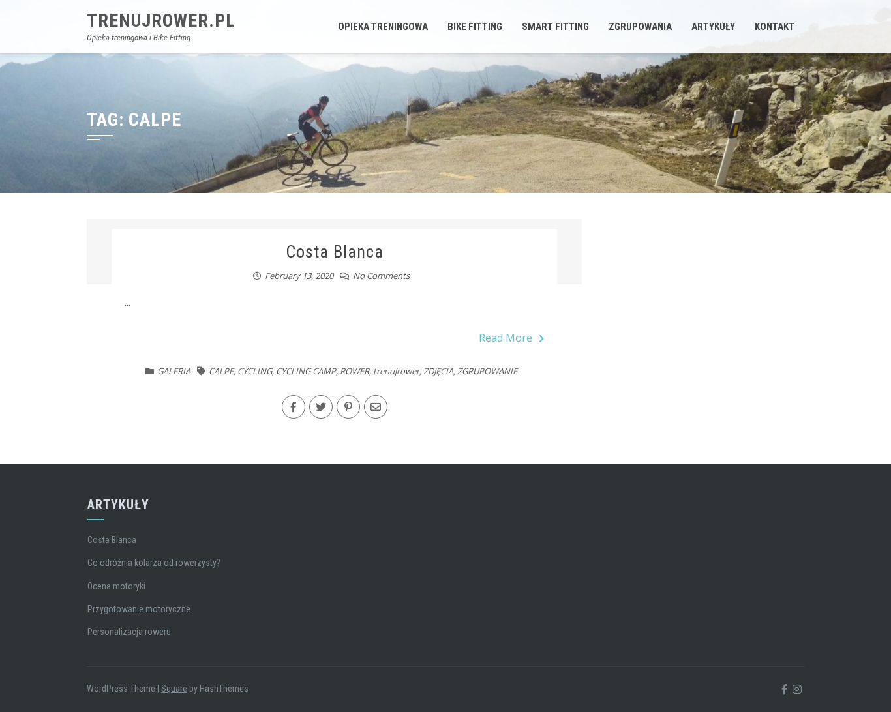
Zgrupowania (640, 27)
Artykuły (713, 27)
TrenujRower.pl (161, 20)
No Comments (381, 276)
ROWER (354, 371)
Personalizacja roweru (129, 632)
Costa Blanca (335, 251)
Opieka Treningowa (383, 27)
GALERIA (173, 371)
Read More (505, 338)
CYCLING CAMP (306, 371)
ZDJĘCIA (438, 371)
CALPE (221, 371)
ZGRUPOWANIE (487, 371)
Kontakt (774, 27)
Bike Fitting (474, 27)
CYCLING (254, 371)
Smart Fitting (555, 27)
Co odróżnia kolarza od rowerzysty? (153, 562)
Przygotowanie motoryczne (138, 609)
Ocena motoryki (116, 586)
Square (174, 688)
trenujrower (396, 371)
